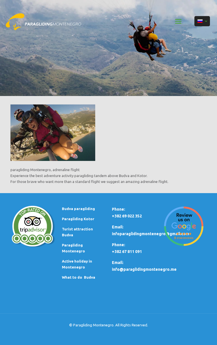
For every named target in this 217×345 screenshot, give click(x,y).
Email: (117, 262)
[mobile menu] (178, 21)
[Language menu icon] (202, 21)
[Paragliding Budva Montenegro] (43, 21)
